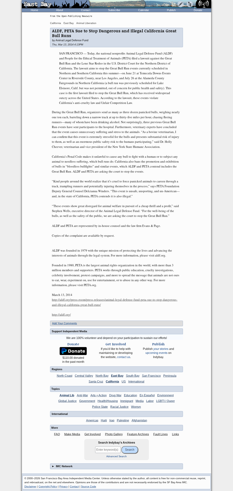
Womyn (136, 406)
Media (140, 401)
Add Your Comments (64, 323)
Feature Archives (138, 434)
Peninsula (169, 375)
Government (87, 401)
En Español (147, 395)
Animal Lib (67, 395)
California (55, 23)
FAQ (57, 434)
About (59, 10)
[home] (56, 4)
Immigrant (126, 401)
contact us (123, 357)
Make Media (72, 434)
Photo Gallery (114, 434)
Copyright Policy (48, 486)
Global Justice (67, 401)
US (124, 381)
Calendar (143, 10)
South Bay (132, 375)
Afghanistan (139, 420)
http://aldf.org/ (61, 314)
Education (130, 395)
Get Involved (92, 434)
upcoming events (156, 352)
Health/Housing (108, 401)
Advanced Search (116, 456)
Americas (92, 420)
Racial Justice (119, 406)
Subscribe (114, 10)
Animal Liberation (86, 23)
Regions (57, 369)
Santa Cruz (96, 381)
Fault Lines (160, 434)
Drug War (115, 395)
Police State (100, 406)
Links (175, 434)
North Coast (64, 375)
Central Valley (84, 375)
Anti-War (82, 395)
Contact (85, 10)
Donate (198, 10)
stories (160, 348)
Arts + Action (98, 395)
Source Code (88, 486)
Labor (150, 401)
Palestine (123, 420)
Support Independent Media (69, 331)
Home (34, 10)
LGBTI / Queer (165, 401)
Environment (165, 395)
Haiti (104, 420)
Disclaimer (30, 486)
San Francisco (151, 375)
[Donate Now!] (73, 351)
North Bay (102, 375)
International (136, 381)
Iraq (111, 420)
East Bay (69, 23)
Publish (171, 10)
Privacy (63, 486)
